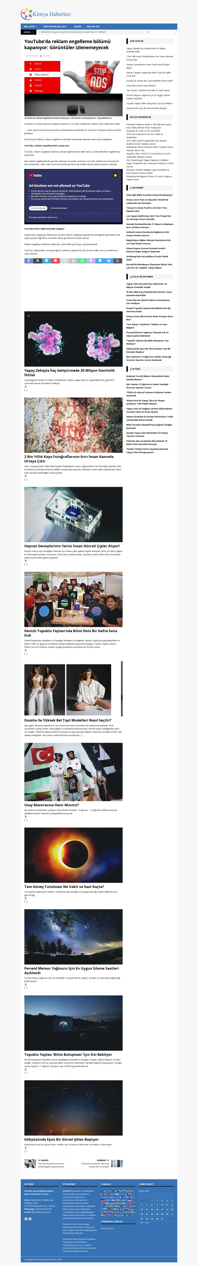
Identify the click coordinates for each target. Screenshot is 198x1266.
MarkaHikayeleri (73, 1218)
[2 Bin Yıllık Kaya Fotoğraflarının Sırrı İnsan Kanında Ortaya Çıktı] (73, 425)
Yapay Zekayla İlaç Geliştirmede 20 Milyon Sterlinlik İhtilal (69, 372)
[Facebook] (26, 1219)
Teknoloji (47, 55)
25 (167, 1214)
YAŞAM (77, 26)
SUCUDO (67, 1191)
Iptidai (136, 368)
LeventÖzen (68, 1197)
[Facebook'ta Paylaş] (28, 260)
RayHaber (138, 187)
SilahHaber (85, 1209)
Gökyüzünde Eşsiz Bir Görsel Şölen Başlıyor (61, 1139)
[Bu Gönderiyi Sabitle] (55, 260)
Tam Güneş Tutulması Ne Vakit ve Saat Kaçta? (64, 886)
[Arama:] (159, 32)
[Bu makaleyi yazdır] (73, 260)
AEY (64, 1218)
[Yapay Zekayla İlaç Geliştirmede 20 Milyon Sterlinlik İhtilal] (73, 339)
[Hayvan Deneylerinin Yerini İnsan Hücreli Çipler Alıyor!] (73, 514)
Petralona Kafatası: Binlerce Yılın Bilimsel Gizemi (148, 124)
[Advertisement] (73, 287)
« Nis (141, 1222)
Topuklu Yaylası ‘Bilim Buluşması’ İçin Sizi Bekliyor (68, 1054)
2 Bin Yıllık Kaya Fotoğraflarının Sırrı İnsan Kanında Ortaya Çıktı (68, 458)
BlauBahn (91, 1239)
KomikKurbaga (82, 1224)
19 (172, 1209)
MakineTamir (68, 1209)
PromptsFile (68, 1251)
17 (162, 1209)
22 (152, 1214)
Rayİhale (93, 1230)
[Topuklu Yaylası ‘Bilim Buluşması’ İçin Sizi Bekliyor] (73, 1023)
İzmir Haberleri (107, 1228)
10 (162, 1204)
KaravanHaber (82, 1203)
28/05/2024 (33, 55)
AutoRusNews (90, 1248)
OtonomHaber (69, 1194)
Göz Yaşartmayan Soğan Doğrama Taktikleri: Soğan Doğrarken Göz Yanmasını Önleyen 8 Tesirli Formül (150, 163)
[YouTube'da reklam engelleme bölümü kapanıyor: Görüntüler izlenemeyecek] (73, 114)
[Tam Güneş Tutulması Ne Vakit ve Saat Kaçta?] (73, 855)
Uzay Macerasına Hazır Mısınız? (51, 804)
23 (157, 1214)
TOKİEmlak (78, 1233)
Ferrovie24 (67, 1248)
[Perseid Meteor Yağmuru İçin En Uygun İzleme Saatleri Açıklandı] (73, 937)
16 (157, 1209)
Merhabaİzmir (69, 1203)
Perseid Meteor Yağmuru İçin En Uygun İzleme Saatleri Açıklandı (71, 970)
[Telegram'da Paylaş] (100, 260)
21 (147, 1214)
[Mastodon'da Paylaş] (91, 260)
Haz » (147, 1222)
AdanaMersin (81, 1200)
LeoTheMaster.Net (71, 1212)
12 (172, 1204)
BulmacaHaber (87, 1218)
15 (152, 1209)
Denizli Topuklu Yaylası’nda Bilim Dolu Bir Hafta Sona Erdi (70, 633)
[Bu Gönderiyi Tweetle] (37, 260)
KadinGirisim (79, 1197)
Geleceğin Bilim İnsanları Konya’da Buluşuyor (149, 195)
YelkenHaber (68, 1206)
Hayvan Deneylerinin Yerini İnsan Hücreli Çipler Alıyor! (72, 545)
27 (142, 1218)
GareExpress (68, 1242)
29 (152, 1218)
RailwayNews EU (80, 1251)
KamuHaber (80, 1206)
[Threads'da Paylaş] (117, 260)
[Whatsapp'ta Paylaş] (82, 260)
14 (147, 1209)
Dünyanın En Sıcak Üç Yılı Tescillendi (143, 130)
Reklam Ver (93, 26)
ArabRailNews (81, 1242)
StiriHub (75, 1248)
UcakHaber (90, 1206)
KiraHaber (91, 1215)
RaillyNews (67, 1239)
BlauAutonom (76, 1245)
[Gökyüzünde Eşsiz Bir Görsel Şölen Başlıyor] (73, 1108)
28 (147, 1218)
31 (162, 1218)
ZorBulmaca (89, 1227)
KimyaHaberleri (82, 1194)
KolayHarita (68, 1227)
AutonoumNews (80, 1239)
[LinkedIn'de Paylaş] (46, 260)
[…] (25, 389)
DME (82, 1248)
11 (167, 1204)
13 (142, 1209)
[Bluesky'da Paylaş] (108, 260)
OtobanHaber (80, 1215)
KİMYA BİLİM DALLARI (54, 26)
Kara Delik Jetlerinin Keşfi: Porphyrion (143, 127)
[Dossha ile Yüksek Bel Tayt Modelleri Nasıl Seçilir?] (73, 688)
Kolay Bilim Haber (143, 276)
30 (157, 1218)
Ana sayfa (29, 26)
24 (162, 1214)
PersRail (66, 1245)
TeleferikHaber (87, 1191)
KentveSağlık (68, 1230)
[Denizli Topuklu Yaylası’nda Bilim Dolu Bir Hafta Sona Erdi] (73, 599)
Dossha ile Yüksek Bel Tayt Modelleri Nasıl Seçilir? (67, 720)
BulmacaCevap (69, 1224)
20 (142, 1214)
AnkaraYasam (69, 1200)
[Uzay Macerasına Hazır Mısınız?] (73, 772)
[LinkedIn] (30, 1219)
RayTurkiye (78, 1227)
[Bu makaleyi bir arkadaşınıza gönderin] (64, 260)
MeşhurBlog (68, 1233)
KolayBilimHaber (86, 1212)
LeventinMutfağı (82, 1230)
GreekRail (87, 1245)
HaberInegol (68, 1215)
